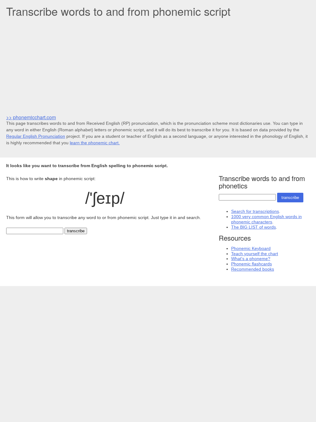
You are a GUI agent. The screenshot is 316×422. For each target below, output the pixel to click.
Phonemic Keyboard (251, 248)
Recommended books (252, 269)
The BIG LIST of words (253, 227)
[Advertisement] (158, 65)
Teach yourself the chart (254, 253)
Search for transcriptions (255, 211)
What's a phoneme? (250, 258)
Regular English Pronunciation (35, 136)
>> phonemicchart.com (31, 117)
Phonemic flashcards (251, 263)
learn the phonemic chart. (95, 142)
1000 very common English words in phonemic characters (266, 219)
